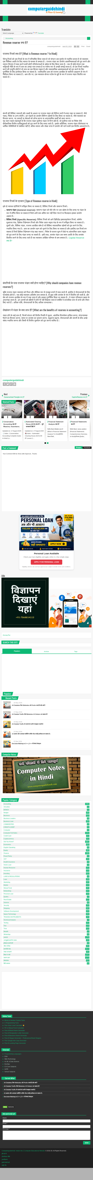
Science (6, 902)
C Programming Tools (11, 1023)
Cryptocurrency (9, 839)
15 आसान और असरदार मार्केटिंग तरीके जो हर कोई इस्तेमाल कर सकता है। (31, 734)
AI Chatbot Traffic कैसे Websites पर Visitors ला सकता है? (30, 714)
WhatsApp (7, 934)
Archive (46, 651)
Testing (6, 923)
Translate (41, 33)
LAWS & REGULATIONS (12, 876)
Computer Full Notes (10, 833)
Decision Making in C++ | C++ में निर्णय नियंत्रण (26, 743)
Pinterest (14, 384)
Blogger (78, 447)
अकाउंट (6, 937)
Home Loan (7, 865)
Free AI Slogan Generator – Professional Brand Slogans (22, 1038)
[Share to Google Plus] (19, 411)
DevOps (7, 1064)
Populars (17, 651)
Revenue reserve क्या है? (15, 42)
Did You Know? (9, 841)
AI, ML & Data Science (11, 1061)
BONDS (6, 810)
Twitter (7, 384)
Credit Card (7, 836)
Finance (6, 853)
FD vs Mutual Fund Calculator (14, 1028)
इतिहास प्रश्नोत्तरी (8, 943)
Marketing (7, 882)
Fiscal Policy (8, 856)
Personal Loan (8, 894)
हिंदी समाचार (7, 963)
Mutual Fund (8, 888)
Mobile (6, 885)
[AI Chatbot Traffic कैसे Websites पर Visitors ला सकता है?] (7, 714)
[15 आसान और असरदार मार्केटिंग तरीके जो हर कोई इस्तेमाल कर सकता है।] (7, 734)
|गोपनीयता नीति (6, 1156)
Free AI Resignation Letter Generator (16, 1033)
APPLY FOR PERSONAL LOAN (46, 562)
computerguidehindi (54, 46)
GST (5, 859)
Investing (7, 873)
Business (7, 815)
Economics (7, 844)
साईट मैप (4, 1165)
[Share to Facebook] (13, 411)
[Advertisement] (46, 95)
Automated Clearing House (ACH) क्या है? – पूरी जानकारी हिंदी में (35, 424)
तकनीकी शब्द (7, 949)
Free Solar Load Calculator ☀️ (14, 1025)
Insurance (7, 870)
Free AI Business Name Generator (15, 1035)
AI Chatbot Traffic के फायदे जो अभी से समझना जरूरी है (27, 724)
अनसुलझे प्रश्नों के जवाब (10, 940)
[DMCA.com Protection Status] (9, 1108)
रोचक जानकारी (8, 952)
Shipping (7, 908)
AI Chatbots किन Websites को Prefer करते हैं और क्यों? (28, 705)
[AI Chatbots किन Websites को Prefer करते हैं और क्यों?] (7, 704)
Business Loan (8, 821)
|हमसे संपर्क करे (6, 1162)
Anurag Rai (6, 635)
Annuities (7, 807)
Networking (7, 891)
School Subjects (9, 1072)
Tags (75, 651)
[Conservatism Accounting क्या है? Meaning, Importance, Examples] (11, 409)
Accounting (9, 38)
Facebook (4, 384)
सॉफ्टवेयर (6, 960)
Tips (5, 926)
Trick (5, 928)
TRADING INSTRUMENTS (12, 917)
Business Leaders (10, 818)
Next (88, 409)
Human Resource (9, 868)
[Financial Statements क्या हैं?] (79, 409)
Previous (2, 409)
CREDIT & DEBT (9, 827)
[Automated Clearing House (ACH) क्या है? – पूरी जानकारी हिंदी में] (34, 409)
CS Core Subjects (10, 1066)
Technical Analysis (10, 920)
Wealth (6, 931)
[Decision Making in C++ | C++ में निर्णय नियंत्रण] (7, 744)
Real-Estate (7, 899)
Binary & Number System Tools (14, 1020)
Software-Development (11, 911)
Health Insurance (9, 862)
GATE (6, 1069)
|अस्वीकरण (5, 1159)
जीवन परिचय (7, 946)
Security (6, 905)
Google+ (11, 384)
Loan (5, 879)
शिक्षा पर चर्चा (7, 955)
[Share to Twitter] (16, 411)
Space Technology (10, 914)
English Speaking (9, 847)
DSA (6, 1056)
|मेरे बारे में (4, 1154)
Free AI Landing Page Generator (15, 1043)
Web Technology (10, 1059)
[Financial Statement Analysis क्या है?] (56, 409)
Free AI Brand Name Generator (14, 1030)
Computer (7, 830)
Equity (6, 850)
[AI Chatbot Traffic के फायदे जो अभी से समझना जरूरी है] (7, 724)
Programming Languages (12, 1054)
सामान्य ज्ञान (7, 957)
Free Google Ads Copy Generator (15, 1040)
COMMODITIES (9, 824)
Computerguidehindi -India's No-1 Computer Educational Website (23, 1151)
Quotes (6, 897)
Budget (6, 813)
